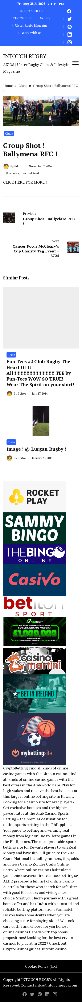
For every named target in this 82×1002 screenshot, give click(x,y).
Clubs (9, 133)
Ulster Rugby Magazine (31, 25)
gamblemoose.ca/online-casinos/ (31, 875)
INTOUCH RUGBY (24, 56)
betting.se (69, 875)
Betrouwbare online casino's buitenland (37, 869)
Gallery (45, 18)
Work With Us (31, 33)
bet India (38, 903)
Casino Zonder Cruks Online (44, 864)
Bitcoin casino (54, 773)
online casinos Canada (22, 931)
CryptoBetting (15, 767)
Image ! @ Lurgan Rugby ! (36, 449)
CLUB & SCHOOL (31, 11)
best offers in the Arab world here (31, 784)
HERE (20, 182)
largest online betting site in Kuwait (42, 796)
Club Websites (23, 18)
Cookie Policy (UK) (41, 966)
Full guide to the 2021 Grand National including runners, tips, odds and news (41, 858)
